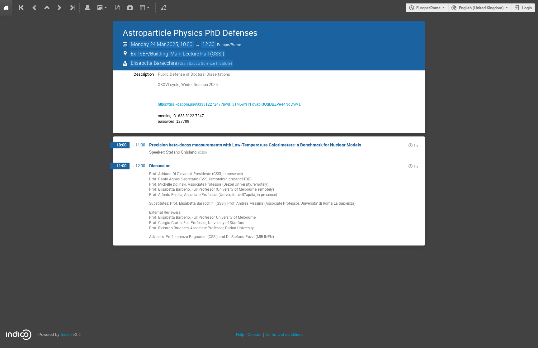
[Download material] (130, 8)
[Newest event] (71, 8)
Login (527, 8)
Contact (255, 334)
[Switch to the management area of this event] (163, 8)
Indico (66, 334)
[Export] (102, 8)
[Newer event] (59, 8)
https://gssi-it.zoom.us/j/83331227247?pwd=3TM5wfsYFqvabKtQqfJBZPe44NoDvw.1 (229, 104)
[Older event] (34, 8)
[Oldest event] (22, 8)
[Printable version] (87, 8)
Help (240, 334)
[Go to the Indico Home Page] (6, 8)
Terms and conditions (284, 334)
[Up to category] (47, 8)
